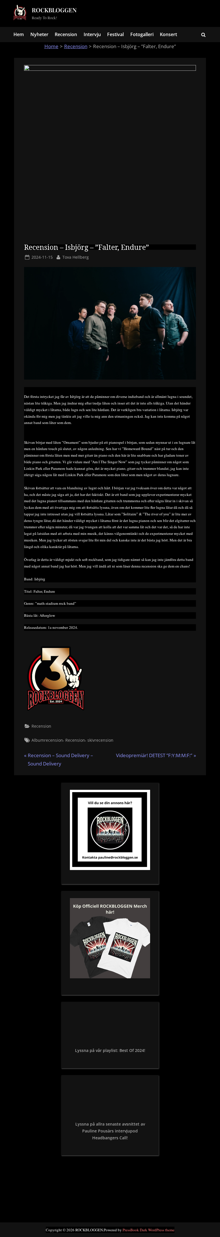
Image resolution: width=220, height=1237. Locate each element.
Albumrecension (47, 740)
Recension (66, 34)
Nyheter (39, 34)
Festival (115, 34)
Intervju (92, 34)
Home (51, 46)
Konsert (168, 34)
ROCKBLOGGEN (54, 10)
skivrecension (100, 740)
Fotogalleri (142, 34)
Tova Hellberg (75, 257)
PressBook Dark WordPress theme (148, 1229)
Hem (18, 34)
